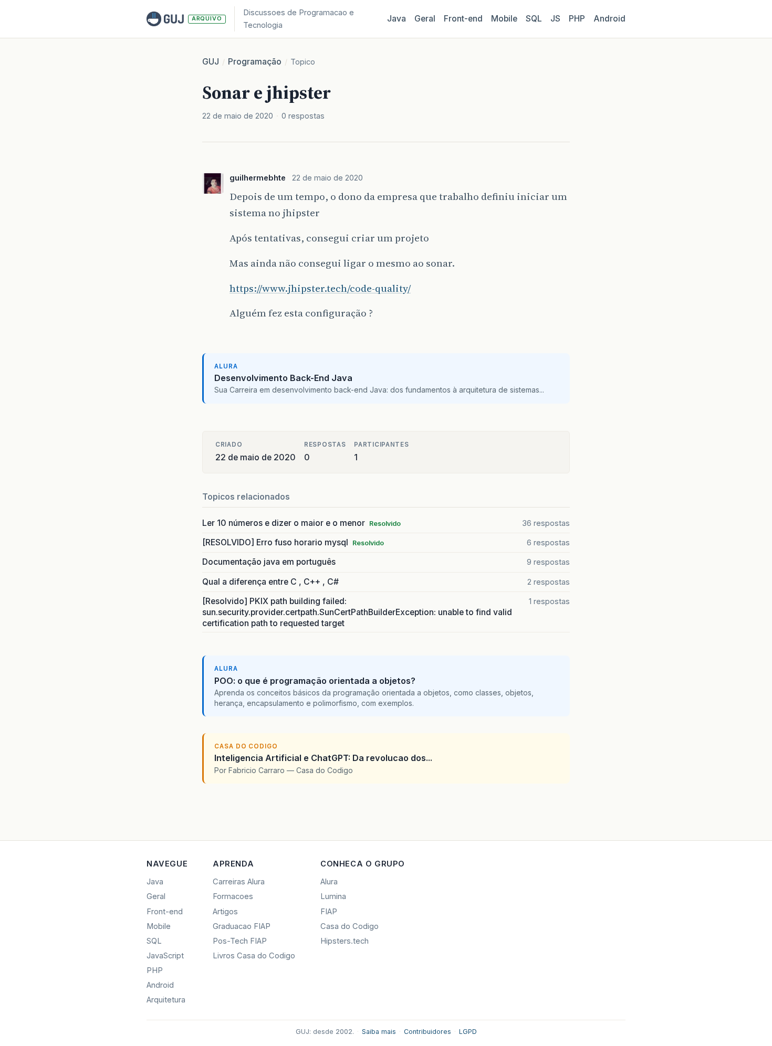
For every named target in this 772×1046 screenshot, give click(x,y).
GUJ (210, 62)
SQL (534, 19)
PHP (577, 19)
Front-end (165, 911)
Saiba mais (379, 1032)
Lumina (333, 896)
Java (396, 19)
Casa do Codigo (349, 926)
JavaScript (165, 955)
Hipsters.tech (344, 941)
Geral (424, 19)
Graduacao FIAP (241, 926)
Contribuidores (427, 1032)
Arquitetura (166, 1000)
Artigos (225, 911)
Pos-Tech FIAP (240, 941)
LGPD (468, 1032)
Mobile (504, 19)
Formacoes (233, 896)
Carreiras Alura (239, 881)
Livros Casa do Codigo (254, 955)
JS (555, 19)
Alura (329, 881)
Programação (254, 62)
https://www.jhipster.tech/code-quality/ (320, 288)
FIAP (328, 911)
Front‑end (463, 19)
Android (609, 19)
